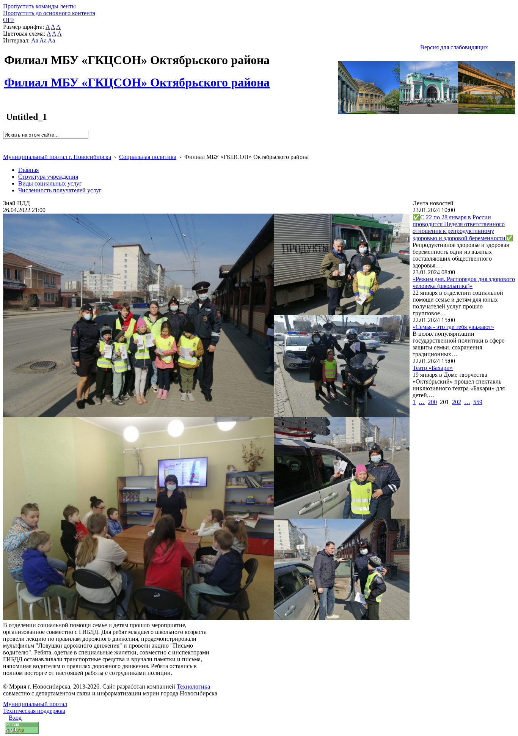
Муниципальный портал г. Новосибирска (57, 157)
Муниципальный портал (35, 704)
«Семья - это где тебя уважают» (453, 327)
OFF (8, 20)
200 (432, 402)
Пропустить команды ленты (39, 6)
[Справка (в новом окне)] (6, 149)
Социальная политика (147, 157)
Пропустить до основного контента (49, 13)
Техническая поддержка (34, 711)
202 (456, 402)
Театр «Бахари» (433, 368)
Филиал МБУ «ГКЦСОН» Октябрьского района (137, 78)
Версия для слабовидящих (454, 47)
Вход (15, 717)
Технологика (193, 686)
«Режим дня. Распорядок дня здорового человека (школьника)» (464, 282)
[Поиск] (5, 142)
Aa (34, 40)
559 (477, 402)
